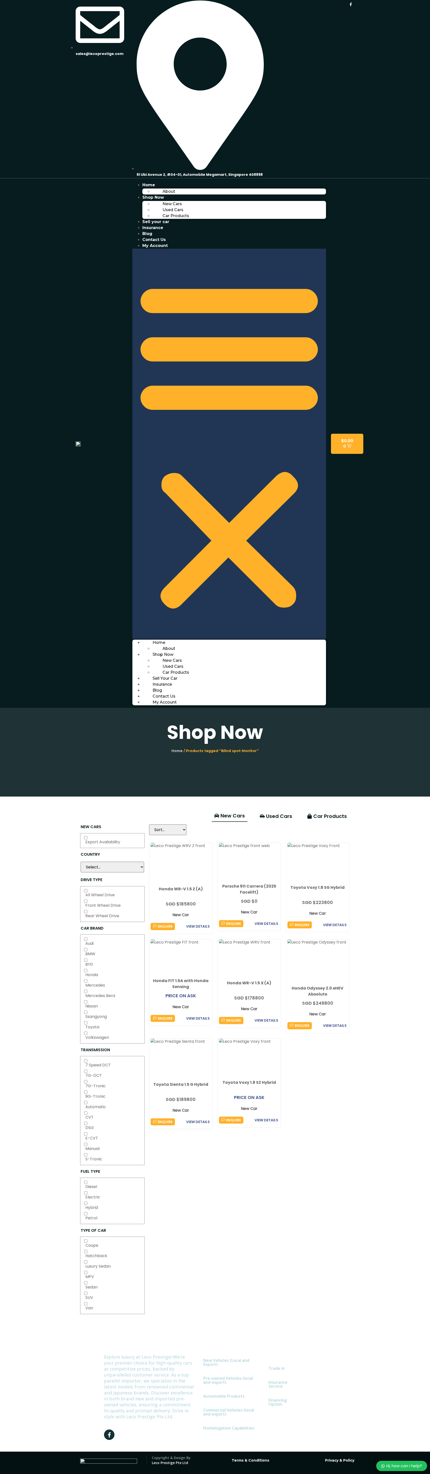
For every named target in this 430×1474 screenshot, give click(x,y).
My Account (155, 245)
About (168, 191)
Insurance (152, 227)
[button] (229, 444)
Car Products (175, 215)
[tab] (229, 816)
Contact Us (154, 239)
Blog (147, 233)
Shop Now (153, 197)
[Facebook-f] (350, 4)
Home (148, 185)
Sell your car (155, 221)
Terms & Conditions (250, 1460)
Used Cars (172, 209)
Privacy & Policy (339, 1460)
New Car (180, 915)
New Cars (172, 203)
